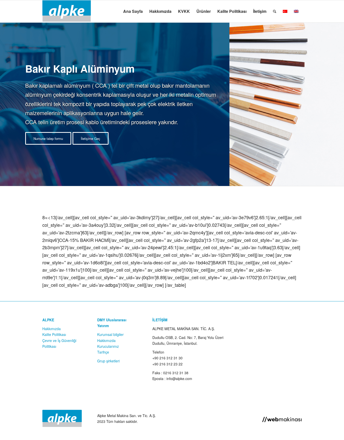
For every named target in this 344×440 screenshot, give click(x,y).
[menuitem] (133, 11)
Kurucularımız (108, 346)
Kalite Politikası (54, 334)
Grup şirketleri (108, 360)
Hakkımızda (51, 328)
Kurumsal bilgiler (110, 334)
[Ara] (275, 11)
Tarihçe (103, 352)
